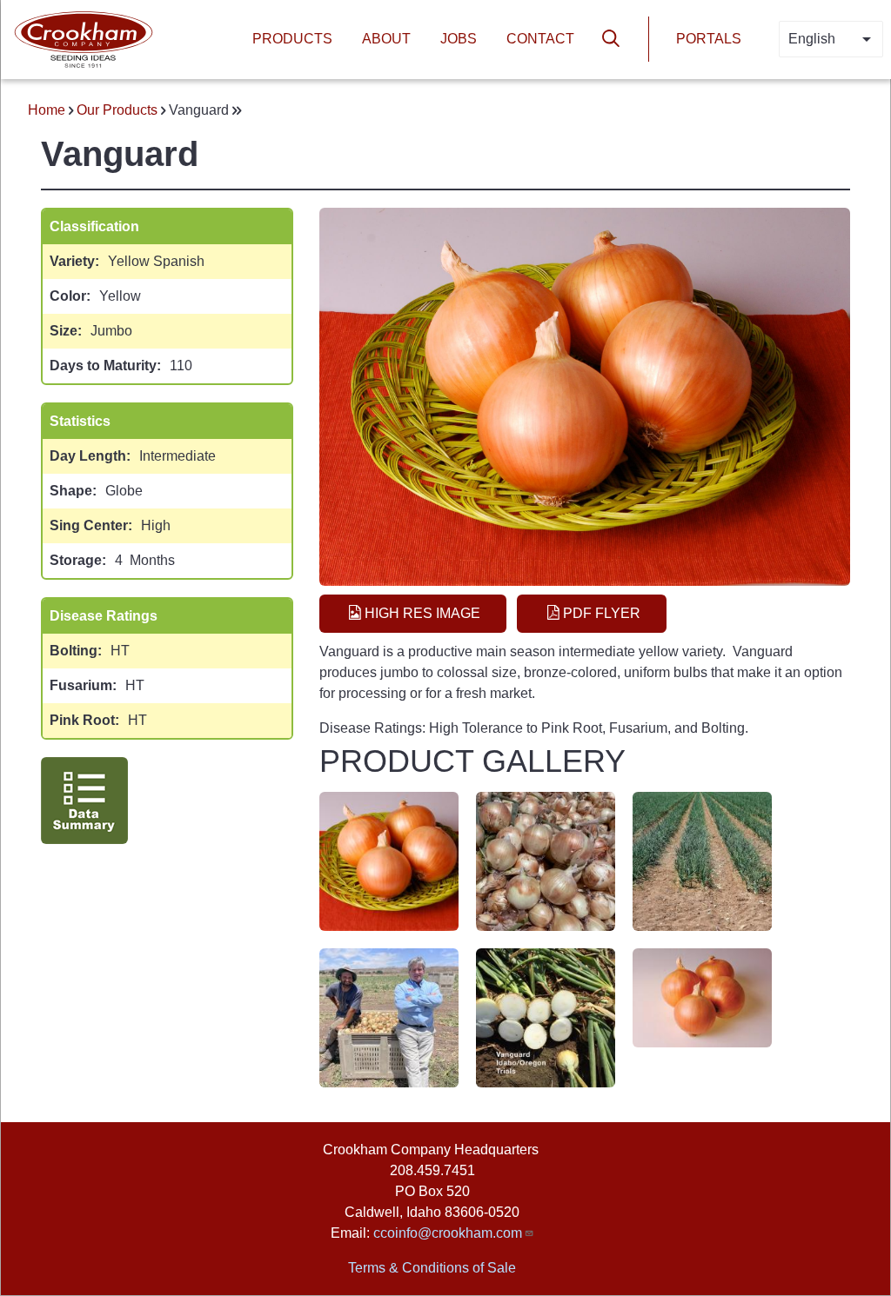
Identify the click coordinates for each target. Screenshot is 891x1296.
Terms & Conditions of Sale (432, 1267)
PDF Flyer (601, 613)
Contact (540, 38)
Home (46, 110)
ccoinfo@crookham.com (447, 1233)
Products (292, 38)
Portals (708, 38)
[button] (389, 860)
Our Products (117, 110)
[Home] (83, 38)
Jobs (458, 38)
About (386, 38)
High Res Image (422, 613)
